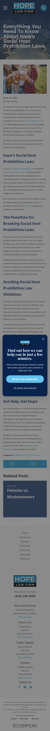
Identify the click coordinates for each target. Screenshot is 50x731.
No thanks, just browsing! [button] (25, 388)
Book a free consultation (25, 379)
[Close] (43, 339)
